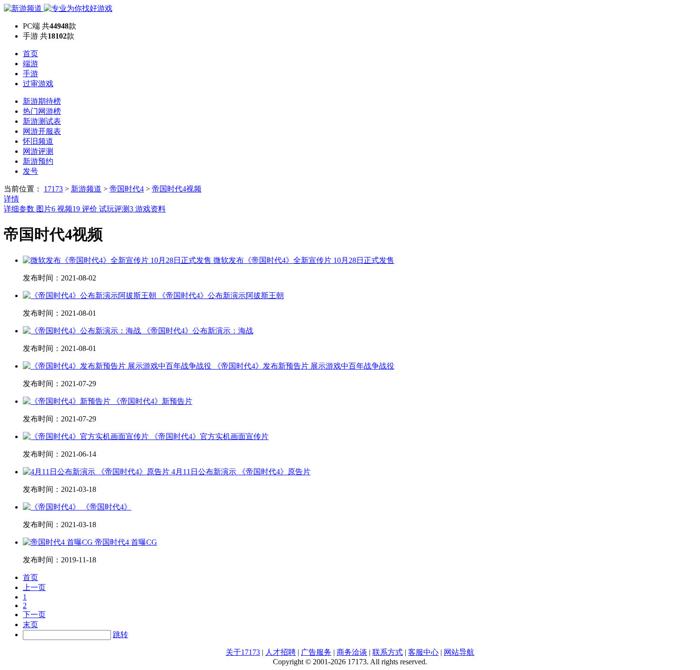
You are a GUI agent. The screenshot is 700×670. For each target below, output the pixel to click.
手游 (30, 74)
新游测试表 (42, 121)
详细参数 (20, 209)
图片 (45, 209)
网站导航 (459, 652)
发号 (30, 171)
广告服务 (316, 652)
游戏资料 (150, 209)
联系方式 (387, 652)
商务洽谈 (352, 652)
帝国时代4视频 (176, 189)
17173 (53, 189)
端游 (30, 64)
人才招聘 (280, 652)
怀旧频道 (38, 141)
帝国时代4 (127, 189)
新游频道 (86, 189)
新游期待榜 (42, 101)
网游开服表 (42, 131)
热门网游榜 (42, 111)
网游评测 (38, 151)
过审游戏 (38, 84)
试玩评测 (116, 209)
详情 (11, 199)
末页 (30, 624)
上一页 (34, 587)
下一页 (34, 614)
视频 (68, 209)
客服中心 (423, 652)
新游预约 (38, 161)
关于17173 (243, 652)
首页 (30, 54)
